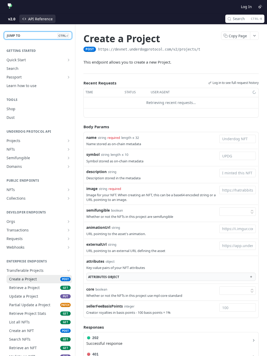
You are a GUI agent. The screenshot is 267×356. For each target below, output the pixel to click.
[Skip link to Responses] (79, 327)
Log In (246, 6)
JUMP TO (37, 35)
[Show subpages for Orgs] (68, 221)
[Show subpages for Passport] (68, 77)
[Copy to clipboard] (205, 50)
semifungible (98, 210)
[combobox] (237, 139)
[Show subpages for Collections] (68, 198)
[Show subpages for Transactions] (68, 230)
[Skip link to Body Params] (79, 126)
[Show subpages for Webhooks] (68, 247)
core (90, 289)
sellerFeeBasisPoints (104, 306)
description (96, 171)
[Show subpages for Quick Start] (68, 60)
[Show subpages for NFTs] (68, 149)
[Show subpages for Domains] (68, 166)
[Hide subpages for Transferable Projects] (68, 270)
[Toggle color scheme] (260, 6)
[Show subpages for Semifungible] (68, 158)
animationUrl (98, 227)
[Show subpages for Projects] (68, 141)
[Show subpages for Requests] (68, 239)
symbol (93, 154)
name (91, 137)
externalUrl (96, 244)
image (92, 188)
